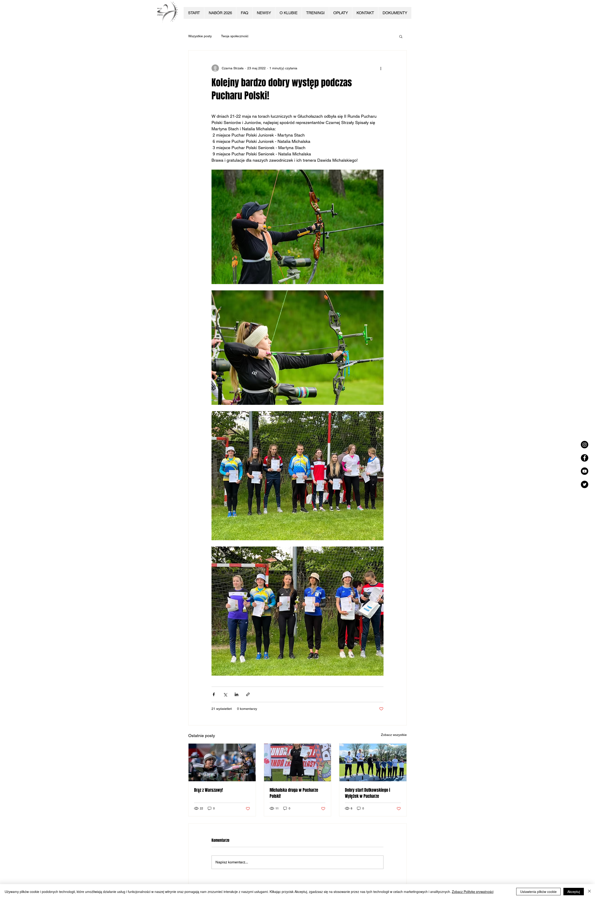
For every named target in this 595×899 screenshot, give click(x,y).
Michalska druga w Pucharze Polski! (294, 793)
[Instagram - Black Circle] (584, 444)
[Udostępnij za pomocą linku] (248, 694)
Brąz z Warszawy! (208, 790)
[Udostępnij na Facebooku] (214, 694)
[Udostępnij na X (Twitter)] (225, 694)
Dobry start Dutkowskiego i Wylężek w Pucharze (367, 793)
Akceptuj (573, 891)
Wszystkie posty (200, 36)
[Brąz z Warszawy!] (222, 762)
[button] (401, 36)
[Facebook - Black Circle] (584, 458)
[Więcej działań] (380, 68)
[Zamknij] (589, 891)
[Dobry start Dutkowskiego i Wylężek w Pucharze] (373, 762)
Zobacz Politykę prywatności (472, 891)
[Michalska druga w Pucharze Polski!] (297, 762)
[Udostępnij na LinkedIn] (236, 694)
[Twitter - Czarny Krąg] (584, 484)
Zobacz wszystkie (394, 735)
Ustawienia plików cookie (538, 891)
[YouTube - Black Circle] (584, 471)
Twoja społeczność (234, 36)
